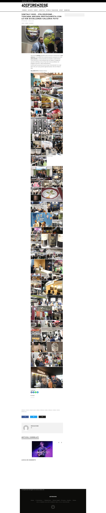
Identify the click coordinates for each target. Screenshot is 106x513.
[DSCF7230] (57, 176)
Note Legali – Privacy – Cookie (62, 500)
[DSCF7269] (57, 216)
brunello (23, 410)
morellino (42, 410)
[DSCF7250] (52, 194)
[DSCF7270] (46, 277)
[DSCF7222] (57, 130)
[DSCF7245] (36, 97)
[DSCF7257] (36, 291)
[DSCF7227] (36, 338)
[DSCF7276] (57, 122)
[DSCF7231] (55, 300)
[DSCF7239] (57, 169)
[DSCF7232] (36, 144)
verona (54, 410)
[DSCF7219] (57, 309)
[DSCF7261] (57, 90)
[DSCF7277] (41, 219)
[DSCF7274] (36, 90)
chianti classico (33, 410)
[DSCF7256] (47, 377)
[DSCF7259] (46, 90)
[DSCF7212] (39, 346)
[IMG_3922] (57, 363)
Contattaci (30, 1)
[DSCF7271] (41, 173)
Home (32, 500)
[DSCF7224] (36, 190)
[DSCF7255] (55, 253)
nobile (46, 410)
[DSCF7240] (52, 101)
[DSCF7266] (57, 223)
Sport (61, 10)
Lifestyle (42, 10)
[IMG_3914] (57, 230)
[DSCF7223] (52, 287)
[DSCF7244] (36, 330)
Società (30, 10)
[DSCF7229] (50, 156)
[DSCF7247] (36, 237)
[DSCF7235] (57, 323)
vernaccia (50, 410)
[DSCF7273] (46, 137)
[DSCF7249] (46, 323)
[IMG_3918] (46, 230)
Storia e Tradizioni (52, 10)
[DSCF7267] (41, 126)
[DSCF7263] (39, 300)
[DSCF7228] (57, 76)
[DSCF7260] (41, 312)
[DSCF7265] (52, 334)
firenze (38, 410)
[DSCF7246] (57, 277)
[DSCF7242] (39, 160)
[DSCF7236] (39, 113)
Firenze (24, 10)
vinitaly (58, 410)
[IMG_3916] (55, 346)
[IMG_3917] (52, 241)
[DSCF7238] (46, 183)
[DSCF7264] (36, 244)
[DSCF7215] (36, 137)
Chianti (27, 410)
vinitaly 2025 (24, 411)
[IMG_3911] (36, 198)
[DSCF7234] (36, 104)
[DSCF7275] (57, 183)
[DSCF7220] (36, 230)
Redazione (24, 1)
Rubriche (67, 10)
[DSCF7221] (36, 183)
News (74, 500)
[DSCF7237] (41, 359)
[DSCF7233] (55, 207)
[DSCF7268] (41, 79)
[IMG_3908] (36, 151)
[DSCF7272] (57, 83)
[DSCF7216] (36, 277)
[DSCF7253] (36, 323)
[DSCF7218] (52, 147)
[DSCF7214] (57, 269)
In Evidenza (31, 23)
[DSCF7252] (57, 137)
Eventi (36, 10)
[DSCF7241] (39, 253)
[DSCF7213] (39, 207)
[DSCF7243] (55, 113)
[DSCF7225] (57, 316)
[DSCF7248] (57, 355)
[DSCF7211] (41, 266)
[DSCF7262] (36, 284)
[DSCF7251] (57, 262)
